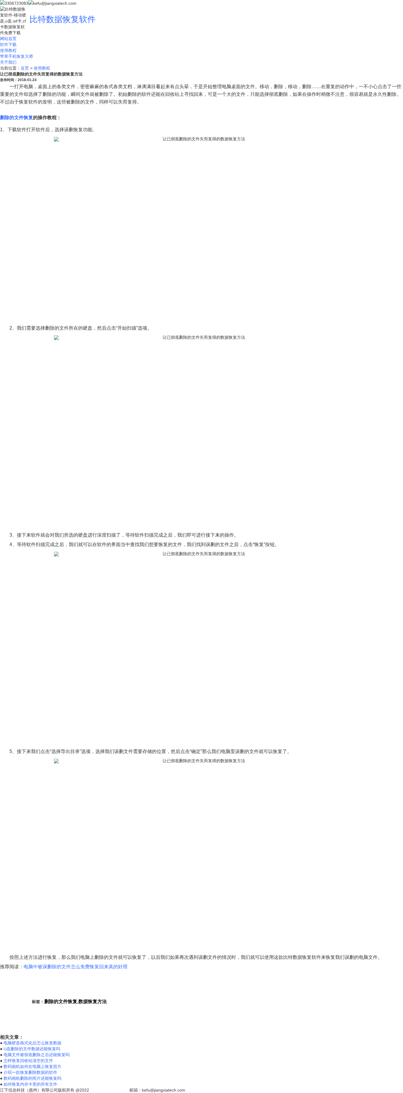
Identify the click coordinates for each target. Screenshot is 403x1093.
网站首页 (8, 38)
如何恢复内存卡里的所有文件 (30, 1084)
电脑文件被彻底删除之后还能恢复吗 (37, 1054)
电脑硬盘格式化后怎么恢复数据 (32, 1043)
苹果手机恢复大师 (16, 56)
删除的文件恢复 (16, 117)
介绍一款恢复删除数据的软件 (30, 1072)
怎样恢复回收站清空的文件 (28, 1060)
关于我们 (8, 62)
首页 (25, 68)
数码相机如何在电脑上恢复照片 (32, 1066)
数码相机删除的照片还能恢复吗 (32, 1078)
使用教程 (8, 50)
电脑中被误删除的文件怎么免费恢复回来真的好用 (75, 966)
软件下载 (8, 44)
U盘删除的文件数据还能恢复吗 (32, 1048)
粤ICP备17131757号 (109, 1090)
